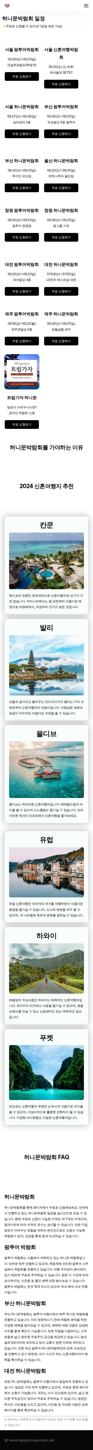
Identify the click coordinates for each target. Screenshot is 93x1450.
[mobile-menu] (85, 5)
